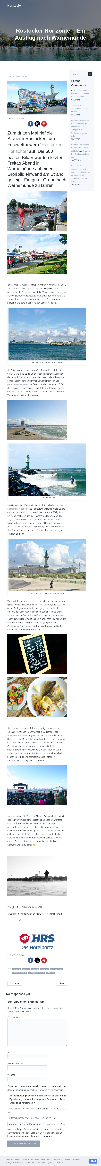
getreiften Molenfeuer (17, 384)
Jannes (74, 105)
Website (11, 1075)
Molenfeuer (44, 969)
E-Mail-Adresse (15, 1063)
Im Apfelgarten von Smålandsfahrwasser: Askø (79, 178)
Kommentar (13, 1017)
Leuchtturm (35, 969)
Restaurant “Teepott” (17, 509)
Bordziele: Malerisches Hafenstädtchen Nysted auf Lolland (80, 123)
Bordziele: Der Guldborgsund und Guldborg (80, 154)
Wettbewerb (50, 973)
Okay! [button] (93, 1161)
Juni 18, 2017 (13, 77)
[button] (64, 1162)
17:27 (24, 77)
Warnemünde (39, 973)
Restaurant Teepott (56, 969)
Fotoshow (26, 969)
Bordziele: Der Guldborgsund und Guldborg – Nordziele (79, 169)
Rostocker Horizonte (17, 735)
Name (11, 1052)
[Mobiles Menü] (93, 5)
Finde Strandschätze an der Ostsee (79, 108)
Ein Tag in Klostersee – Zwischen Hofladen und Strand (80, 93)
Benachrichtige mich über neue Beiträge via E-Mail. (34, 1118)
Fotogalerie (17, 969)
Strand (31, 973)
